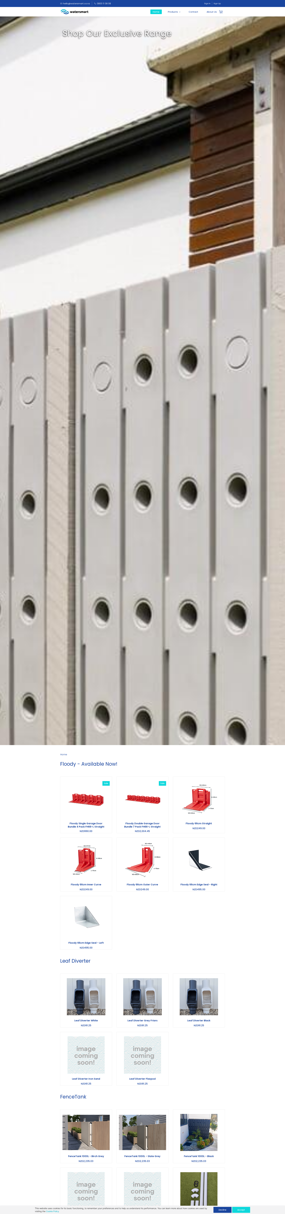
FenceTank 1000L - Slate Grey (142, 1156)
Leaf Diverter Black (198, 1020)
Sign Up (217, 3)
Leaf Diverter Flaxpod (142, 1079)
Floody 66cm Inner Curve (86, 884)
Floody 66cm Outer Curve (142, 884)
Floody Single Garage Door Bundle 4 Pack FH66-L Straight (86, 825)
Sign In (207, 3)
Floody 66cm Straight (199, 823)
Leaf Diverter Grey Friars (142, 1020)
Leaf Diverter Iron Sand (86, 1079)
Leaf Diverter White (86, 1020)
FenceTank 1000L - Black (199, 1156)
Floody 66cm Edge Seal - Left (86, 943)
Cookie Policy (52, 1211)
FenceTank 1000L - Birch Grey (86, 1156)
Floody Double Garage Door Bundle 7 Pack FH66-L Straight (142, 825)
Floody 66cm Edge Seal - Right (198, 884)
